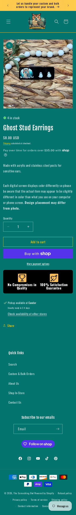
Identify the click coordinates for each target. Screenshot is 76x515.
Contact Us (14, 402)
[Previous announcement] (7, 5)
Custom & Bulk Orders (21, 373)
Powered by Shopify (44, 493)
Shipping (7, 143)
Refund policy (65, 493)
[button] (8, 21)
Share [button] (10, 325)
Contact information (28, 506)
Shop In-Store (16, 393)
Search (12, 364)
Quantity (7, 218)
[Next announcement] (68, 5)
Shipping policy (59, 499)
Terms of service (39, 499)
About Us (13, 383)
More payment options (38, 263)
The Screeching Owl (24, 493)
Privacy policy (20, 499)
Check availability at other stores (27, 314)
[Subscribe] (57, 429)
